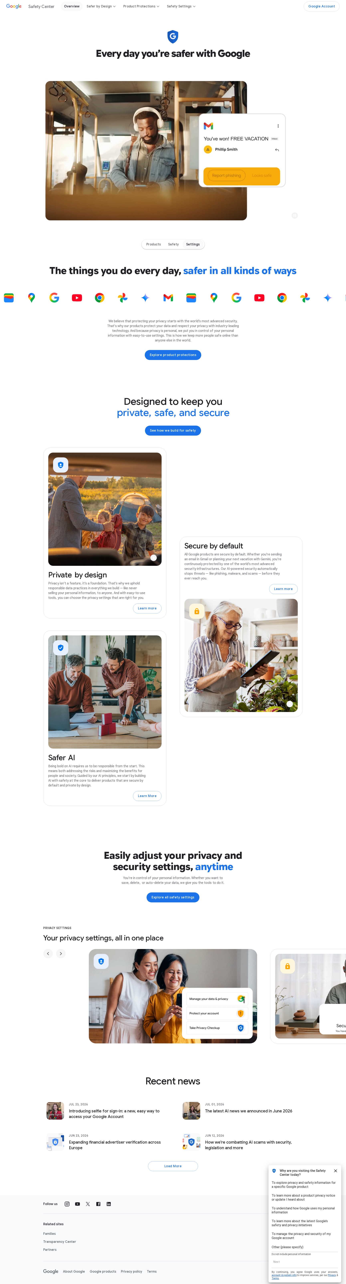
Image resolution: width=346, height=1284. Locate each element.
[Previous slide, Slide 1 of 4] (48, 953)
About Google (74, 1272)
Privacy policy (131, 1272)
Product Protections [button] (139, 6)
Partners (49, 1250)
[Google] (50, 1271)
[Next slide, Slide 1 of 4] (61, 953)
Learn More (147, 796)
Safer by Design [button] (99, 6)
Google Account (321, 6)
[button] (295, 215)
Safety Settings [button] (179, 6)
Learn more (147, 608)
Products (153, 244)
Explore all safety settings (173, 897)
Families (49, 1234)
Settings (193, 244)
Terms (152, 1272)
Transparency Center (59, 1242)
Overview (71, 6)
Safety (173, 244)
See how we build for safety (173, 431)
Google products (103, 1272)
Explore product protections (173, 355)
